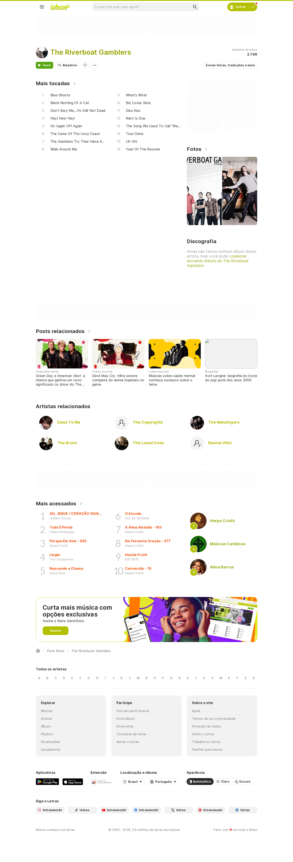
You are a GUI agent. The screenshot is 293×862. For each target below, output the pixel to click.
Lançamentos (50, 749)
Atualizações (50, 742)
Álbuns (46, 726)
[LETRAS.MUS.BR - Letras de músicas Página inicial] (60, 7)
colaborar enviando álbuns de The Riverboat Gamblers (218, 261)
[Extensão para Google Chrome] (102, 781)
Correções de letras (131, 734)
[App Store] (72, 781)
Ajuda (196, 711)
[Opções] (94, 65)
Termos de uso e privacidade (214, 718)
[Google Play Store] (47, 781)
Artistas (46, 718)
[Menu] (42, 7)
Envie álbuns (125, 718)
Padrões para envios (207, 749)
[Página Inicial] (38, 651)
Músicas (47, 711)
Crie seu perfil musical (132, 711)
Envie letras (125, 726)
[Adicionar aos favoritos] (85, 65)
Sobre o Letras (203, 734)
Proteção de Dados (206, 726)
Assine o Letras (127, 742)
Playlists (47, 734)
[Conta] (253, 7)
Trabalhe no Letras (206, 742)
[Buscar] (194, 7)
